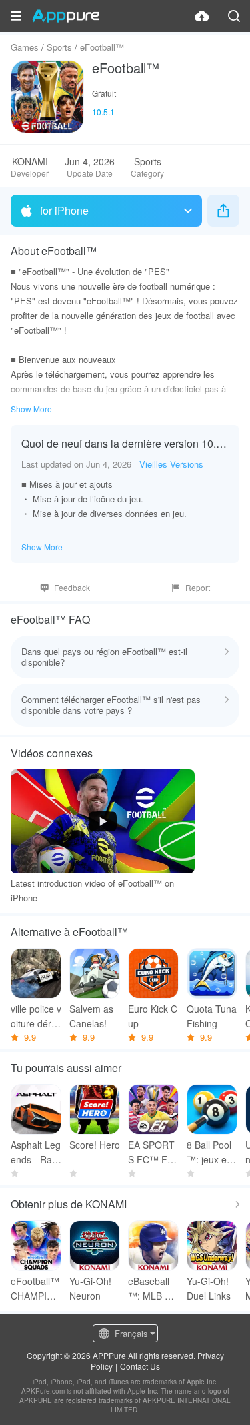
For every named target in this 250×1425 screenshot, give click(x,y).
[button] (16, 16)
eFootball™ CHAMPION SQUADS (36, 1288)
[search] (234, 16)
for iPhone (64, 210)
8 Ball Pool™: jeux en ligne (212, 1152)
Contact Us (140, 1366)
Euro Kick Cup (152, 1016)
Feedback (72, 587)
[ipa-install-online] (202, 16)
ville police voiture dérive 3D (36, 1016)
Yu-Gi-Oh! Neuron (90, 1288)
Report (197, 587)
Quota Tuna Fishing (212, 1016)
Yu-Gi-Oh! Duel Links (209, 1288)
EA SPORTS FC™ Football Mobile (153, 1152)
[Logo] (65, 16)
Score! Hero (94, 1144)
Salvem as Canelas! (91, 1016)
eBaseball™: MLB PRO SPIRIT (152, 1288)
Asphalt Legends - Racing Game (36, 1152)
